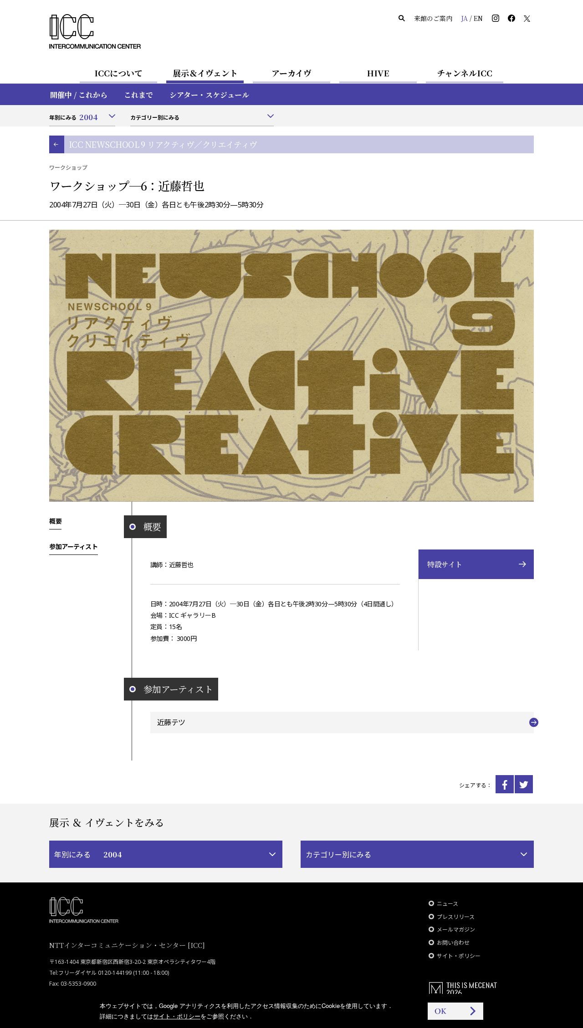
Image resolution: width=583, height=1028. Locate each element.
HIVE (378, 73)
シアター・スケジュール (209, 95)
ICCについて (118, 73)
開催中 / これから (78, 95)
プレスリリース (456, 917)
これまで (138, 95)
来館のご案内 (433, 18)
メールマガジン (456, 929)
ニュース (447, 903)
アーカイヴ (291, 73)
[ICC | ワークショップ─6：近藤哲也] (505, 784)
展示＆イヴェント (205, 73)
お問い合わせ (453, 943)
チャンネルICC (464, 73)
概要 (55, 520)
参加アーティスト (73, 546)
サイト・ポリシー (459, 956)
